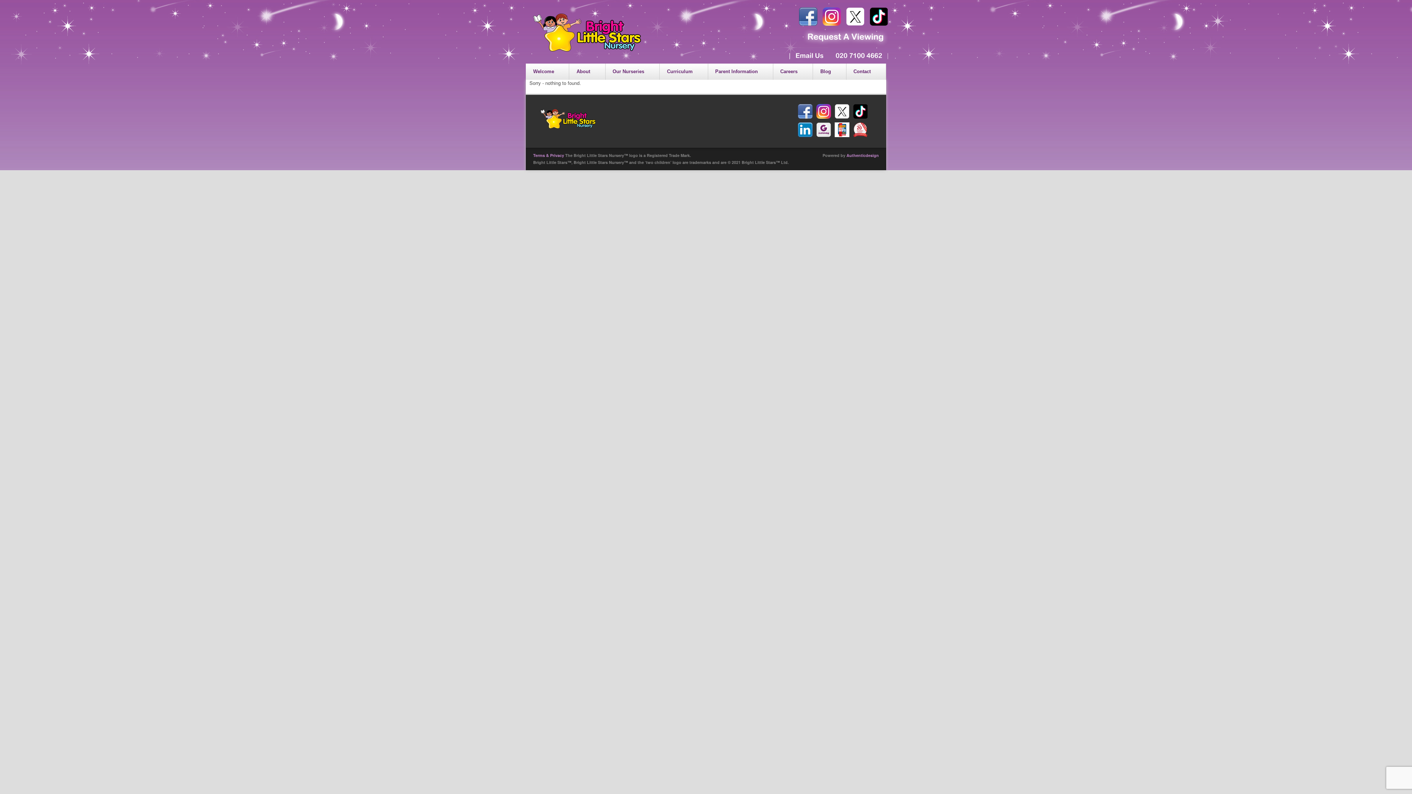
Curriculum (680, 71)
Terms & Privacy (548, 155)
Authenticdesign (862, 155)
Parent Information (736, 71)
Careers (789, 71)
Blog (825, 71)
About (583, 71)
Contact (862, 71)
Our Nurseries (628, 71)
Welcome (543, 71)
